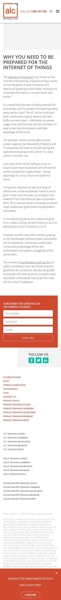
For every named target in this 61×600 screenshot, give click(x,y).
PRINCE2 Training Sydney (17, 404)
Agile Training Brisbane (16, 470)
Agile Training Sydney (15, 458)
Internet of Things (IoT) (21, 77)
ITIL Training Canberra (15, 437)
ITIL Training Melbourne (16, 441)
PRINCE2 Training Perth (16, 420)
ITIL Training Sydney (14, 433)
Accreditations (12, 377)
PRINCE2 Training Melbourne (19, 412)
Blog (6, 381)
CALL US (33, 11)
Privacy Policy (11, 400)
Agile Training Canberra (16, 462)
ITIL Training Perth (13, 449)
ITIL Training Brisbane (15, 445)
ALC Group (30, 513)
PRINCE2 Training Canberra (18, 408)
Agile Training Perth (14, 474)
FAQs (6, 392)
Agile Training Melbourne (17, 466)
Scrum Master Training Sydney (20, 483)
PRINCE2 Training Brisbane (18, 416)
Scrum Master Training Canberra (21, 487)
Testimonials (10, 388)
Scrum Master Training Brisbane (21, 494)
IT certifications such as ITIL (34, 262)
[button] (56, 573)
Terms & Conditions (14, 385)
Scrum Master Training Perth (19, 498)
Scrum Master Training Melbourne (22, 491)
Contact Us (9, 396)
